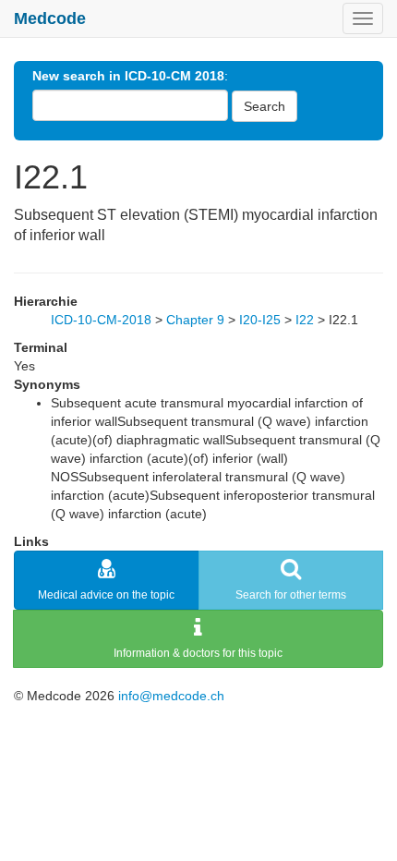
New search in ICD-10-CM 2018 (128, 75)
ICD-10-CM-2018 (101, 319)
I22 (304, 319)
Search (264, 106)
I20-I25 (260, 319)
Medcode (50, 18)
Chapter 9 (195, 319)
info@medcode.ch (171, 695)
